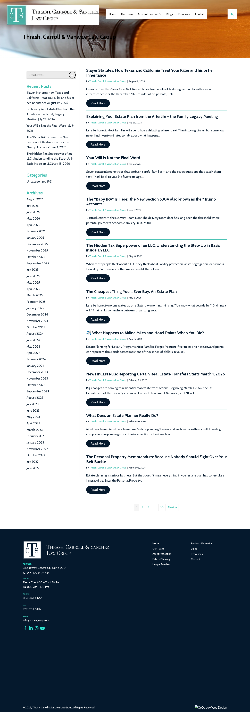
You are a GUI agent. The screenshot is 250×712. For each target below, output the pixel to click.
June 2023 (33, 410)
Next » (172, 507)
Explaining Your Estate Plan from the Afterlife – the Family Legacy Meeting (50, 114)
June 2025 (33, 276)
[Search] (72, 75)
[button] (25, 628)
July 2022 (32, 462)
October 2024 (36, 327)
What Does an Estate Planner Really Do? (122, 415)
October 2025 (36, 257)
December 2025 (37, 244)
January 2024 (35, 366)
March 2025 (35, 295)
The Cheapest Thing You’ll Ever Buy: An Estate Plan (131, 291)
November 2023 (37, 378)
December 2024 (37, 314)
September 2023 (38, 391)
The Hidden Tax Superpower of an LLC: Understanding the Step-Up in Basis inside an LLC (50, 159)
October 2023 (36, 385)
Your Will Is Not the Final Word (46, 126)
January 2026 (35, 238)
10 (162, 507)
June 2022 (33, 468)
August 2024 (35, 334)
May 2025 (33, 282)
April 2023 (33, 423)
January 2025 (35, 308)
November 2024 (37, 321)
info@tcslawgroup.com (36, 620)
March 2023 (35, 430)
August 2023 (35, 398)
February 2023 (36, 436)
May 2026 (33, 218)
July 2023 (33, 404)
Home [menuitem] (156, 543)
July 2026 (33, 206)
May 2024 (33, 346)
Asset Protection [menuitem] (162, 553)
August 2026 (35, 199)
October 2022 (36, 455)
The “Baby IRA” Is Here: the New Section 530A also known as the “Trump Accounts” (48, 142)
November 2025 (37, 250)
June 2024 (33, 340)
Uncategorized (36, 181)
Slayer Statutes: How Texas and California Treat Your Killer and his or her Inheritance (50, 98)
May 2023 (33, 417)
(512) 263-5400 (32, 597)
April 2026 (33, 225)
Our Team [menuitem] (158, 548)
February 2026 (36, 231)
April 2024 (33, 353)
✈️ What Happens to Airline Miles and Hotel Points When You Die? (145, 332)
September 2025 (38, 263)
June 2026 (33, 212)
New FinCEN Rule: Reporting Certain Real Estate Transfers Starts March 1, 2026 (155, 374)
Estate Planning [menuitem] (161, 559)
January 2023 (35, 442)
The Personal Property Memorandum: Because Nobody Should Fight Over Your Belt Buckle (156, 459)
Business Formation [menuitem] (202, 543)
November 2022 (37, 449)
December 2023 (37, 372)
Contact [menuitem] (195, 559)
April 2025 (33, 289)
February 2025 (36, 302)
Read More (100, 103)
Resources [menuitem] (197, 554)
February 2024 (36, 359)
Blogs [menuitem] (194, 548)
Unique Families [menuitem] (161, 564)
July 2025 (32, 270)
